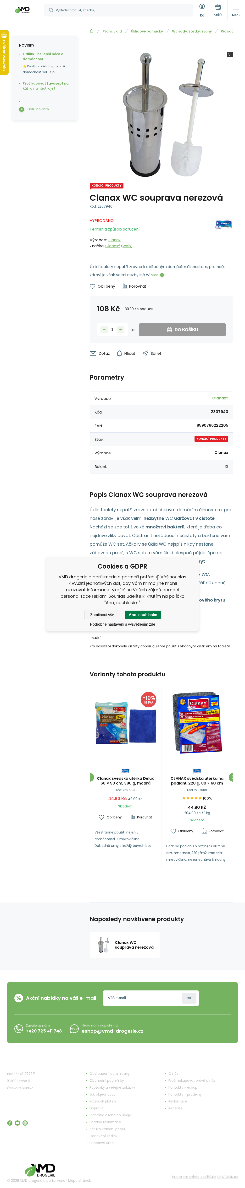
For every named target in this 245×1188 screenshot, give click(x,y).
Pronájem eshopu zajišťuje (194, 1176)
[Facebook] (9, 1123)
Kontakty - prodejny (185, 1094)
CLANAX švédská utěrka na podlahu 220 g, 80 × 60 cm (197, 781)
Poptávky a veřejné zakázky (112, 1087)
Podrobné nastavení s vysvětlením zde (122, 624)
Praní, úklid (112, 31)
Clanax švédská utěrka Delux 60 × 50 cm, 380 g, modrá (125, 781)
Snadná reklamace (105, 1122)
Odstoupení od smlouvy (109, 1073)
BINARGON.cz (227, 1176)
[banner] (22, 11)
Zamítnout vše (102, 615)
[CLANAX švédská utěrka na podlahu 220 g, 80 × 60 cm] (197, 723)
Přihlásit (189, 998)
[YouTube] (17, 1123)
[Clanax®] (223, 232)
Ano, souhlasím (143, 615)
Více (154, 275)
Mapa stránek (79, 1180)
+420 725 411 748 (44, 1031)
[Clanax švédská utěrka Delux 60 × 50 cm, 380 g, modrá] (125, 723)
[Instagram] (25, 1123)
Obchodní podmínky (106, 1080)
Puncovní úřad (101, 1142)
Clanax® (112, 246)
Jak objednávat (102, 1094)
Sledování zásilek (103, 1136)
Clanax (114, 240)
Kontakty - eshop (182, 1087)
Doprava (96, 1108)
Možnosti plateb (102, 1101)
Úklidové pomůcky (147, 31)
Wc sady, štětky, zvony (192, 31)
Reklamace (177, 1101)
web (127, 246)
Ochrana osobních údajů (110, 1115)
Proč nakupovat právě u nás (191, 1080)
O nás (173, 1073)
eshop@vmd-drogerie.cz (112, 1031)
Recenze (175, 1108)
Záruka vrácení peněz (107, 1129)
